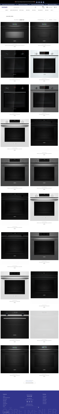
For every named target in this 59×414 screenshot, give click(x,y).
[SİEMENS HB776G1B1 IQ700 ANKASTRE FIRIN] (44, 359)
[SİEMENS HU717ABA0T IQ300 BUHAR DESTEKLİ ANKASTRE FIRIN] (44, 135)
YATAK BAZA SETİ (40, 10)
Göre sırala (50, 19)
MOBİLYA (6, 10)
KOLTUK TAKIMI (21, 10)
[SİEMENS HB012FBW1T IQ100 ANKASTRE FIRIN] (44, 64)
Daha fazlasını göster (29, 382)
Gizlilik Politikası (45, 399)
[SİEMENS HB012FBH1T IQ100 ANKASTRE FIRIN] (44, 98)
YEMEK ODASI (28, 10)
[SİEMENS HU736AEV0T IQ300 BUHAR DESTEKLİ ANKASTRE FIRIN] (44, 207)
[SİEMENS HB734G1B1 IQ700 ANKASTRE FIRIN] (15, 359)
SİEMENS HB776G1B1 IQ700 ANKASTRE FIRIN (44, 375)
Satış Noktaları (7, 412)
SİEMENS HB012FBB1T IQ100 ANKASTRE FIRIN (15, 114)
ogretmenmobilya (14, 44)
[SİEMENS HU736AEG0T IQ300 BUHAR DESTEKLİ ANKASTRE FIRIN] (15, 248)
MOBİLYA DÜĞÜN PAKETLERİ (14, 10)
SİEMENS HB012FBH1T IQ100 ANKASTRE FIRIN (44, 114)
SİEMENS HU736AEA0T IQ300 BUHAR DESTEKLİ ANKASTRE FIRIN (14, 227)
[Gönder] (38, 407)
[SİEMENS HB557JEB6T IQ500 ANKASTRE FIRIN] (15, 325)
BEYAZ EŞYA (46, 10)
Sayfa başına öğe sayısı (41, 19)
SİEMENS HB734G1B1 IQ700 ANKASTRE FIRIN (15, 375)
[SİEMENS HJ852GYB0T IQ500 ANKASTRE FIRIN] (44, 287)
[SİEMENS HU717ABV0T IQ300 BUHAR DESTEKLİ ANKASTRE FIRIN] (15, 133)
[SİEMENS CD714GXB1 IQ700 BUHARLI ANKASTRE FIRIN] (44, 32)
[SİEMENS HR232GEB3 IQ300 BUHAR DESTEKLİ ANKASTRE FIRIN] (44, 325)
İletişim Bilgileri (44, 396)
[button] (19, 19)
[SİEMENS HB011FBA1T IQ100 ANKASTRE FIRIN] (15, 64)
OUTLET (52, 10)
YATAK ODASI (34, 10)
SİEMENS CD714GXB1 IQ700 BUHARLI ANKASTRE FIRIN (44, 45)
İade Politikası (44, 400)
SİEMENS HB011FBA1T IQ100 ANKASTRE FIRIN (15, 79)
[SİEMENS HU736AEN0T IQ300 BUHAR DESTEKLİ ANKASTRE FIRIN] (44, 172)
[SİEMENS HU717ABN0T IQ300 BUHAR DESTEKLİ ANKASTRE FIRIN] (15, 172)
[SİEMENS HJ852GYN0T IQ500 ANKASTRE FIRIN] (44, 246)
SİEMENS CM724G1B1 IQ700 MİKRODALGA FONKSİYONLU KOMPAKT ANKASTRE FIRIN (14, 45)
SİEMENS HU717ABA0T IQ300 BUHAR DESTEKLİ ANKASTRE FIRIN (44, 153)
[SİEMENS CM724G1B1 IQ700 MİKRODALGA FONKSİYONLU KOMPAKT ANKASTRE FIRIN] (15, 32)
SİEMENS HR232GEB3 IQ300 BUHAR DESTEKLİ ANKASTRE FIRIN (44, 340)
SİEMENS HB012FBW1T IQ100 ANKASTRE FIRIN (44, 79)
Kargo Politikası (45, 402)
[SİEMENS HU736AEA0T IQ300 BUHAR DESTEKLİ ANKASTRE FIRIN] (15, 209)
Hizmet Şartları (44, 403)
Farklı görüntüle (16, 19)
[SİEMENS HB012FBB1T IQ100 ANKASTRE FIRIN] (15, 98)
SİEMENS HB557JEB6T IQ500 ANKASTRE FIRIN (15, 340)
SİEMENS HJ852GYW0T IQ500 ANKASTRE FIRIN (14, 301)
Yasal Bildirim (44, 397)
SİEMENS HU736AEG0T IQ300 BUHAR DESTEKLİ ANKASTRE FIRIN (14, 266)
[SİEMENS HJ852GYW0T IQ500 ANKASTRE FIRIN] (15, 285)
